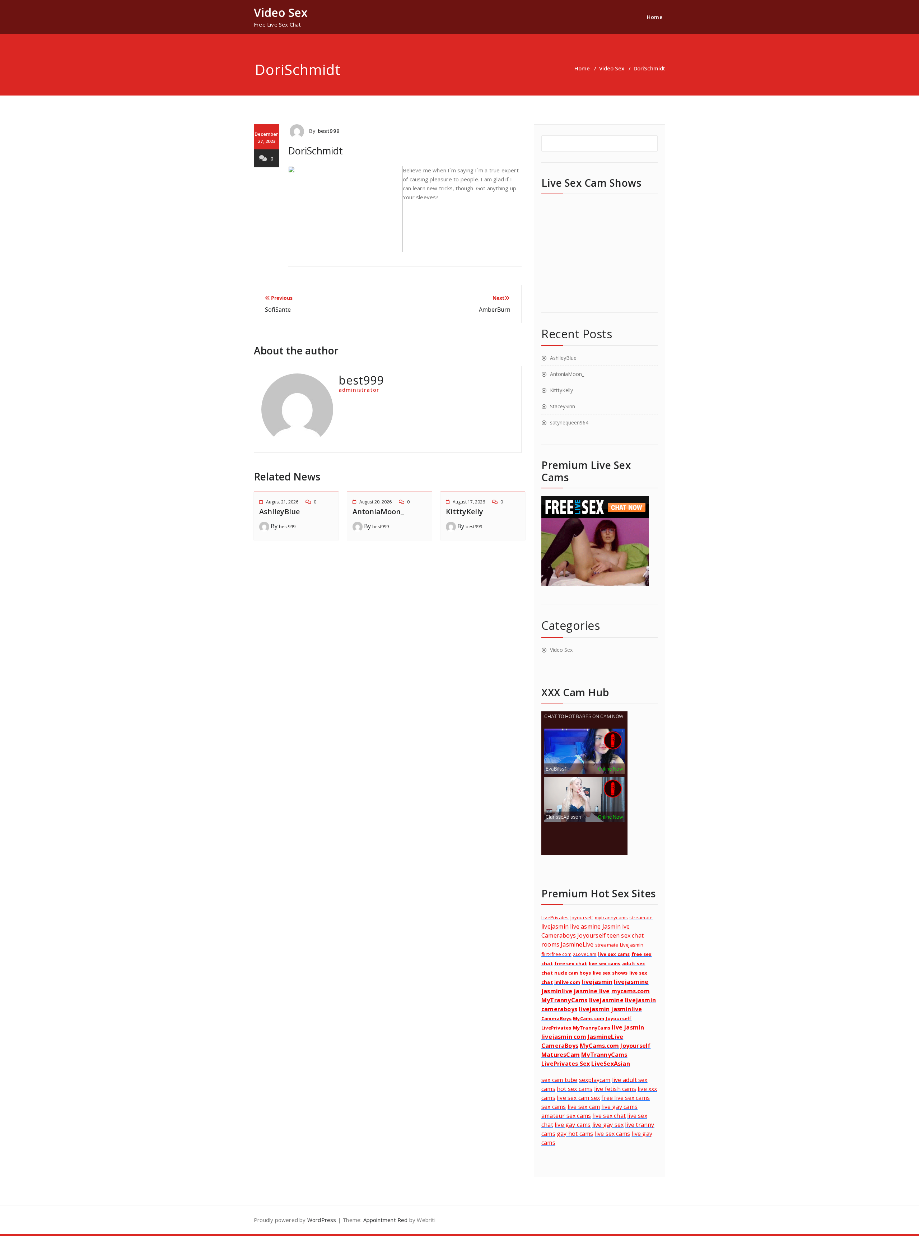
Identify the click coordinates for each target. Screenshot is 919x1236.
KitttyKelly (464, 511)
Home (654, 17)
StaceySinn (562, 406)
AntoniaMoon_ (378, 511)
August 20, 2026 (375, 502)
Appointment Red (384, 1219)
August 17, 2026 (469, 502)
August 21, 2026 (282, 502)
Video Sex (611, 68)
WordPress (321, 1219)
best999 (329, 130)
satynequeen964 (569, 422)
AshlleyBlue (279, 511)
